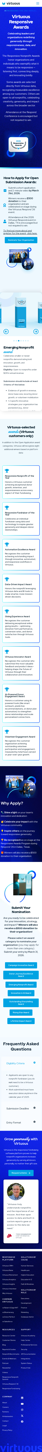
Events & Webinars (9, 1359)
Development (26, 1303)
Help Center (25, 1340)
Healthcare (25, 1270)
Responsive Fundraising (11, 1388)
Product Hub (25, 1368)
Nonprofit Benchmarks (10, 1354)
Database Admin (27, 1317)
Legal (4, 1426)
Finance (24, 1308)
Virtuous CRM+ (8, 1266)
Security (24, 1349)
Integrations (25, 1359)
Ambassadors (7, 1416)
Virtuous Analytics (9, 1279)
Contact (5, 1421)
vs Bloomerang (8, 1312)
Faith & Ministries (27, 1284)
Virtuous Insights (8, 1284)
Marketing (25, 1312)
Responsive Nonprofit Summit (10, 1378)
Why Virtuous (7, 1293)
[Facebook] (22, 1420)
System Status (26, 1363)
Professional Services (29, 1345)
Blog (4, 1345)
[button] (6, 331)
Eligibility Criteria (15, 1063)
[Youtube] (22, 1402)
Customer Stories (9, 1340)
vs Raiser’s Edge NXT (10, 1308)
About (4, 1403)
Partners (5, 1412)
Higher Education (27, 1275)
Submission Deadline (17, 1108)
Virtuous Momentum (10, 1275)
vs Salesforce (7, 1321)
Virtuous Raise (7, 1270)
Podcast (5, 1363)
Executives (25, 1298)
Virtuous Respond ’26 (10, 1384)
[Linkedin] (22, 1396)
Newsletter (6, 1368)
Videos (5, 1372)
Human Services (27, 1266)
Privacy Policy (7, 1430)
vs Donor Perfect (8, 1317)
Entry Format (13, 1122)
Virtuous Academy (28, 1336)
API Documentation (28, 1354)
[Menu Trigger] (37, 3)
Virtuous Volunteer (9, 1289)
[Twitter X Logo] (22, 1414)
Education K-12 (26, 1279)
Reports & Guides (9, 1349)
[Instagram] (22, 1408)
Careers (5, 1407)
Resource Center (8, 1336)
